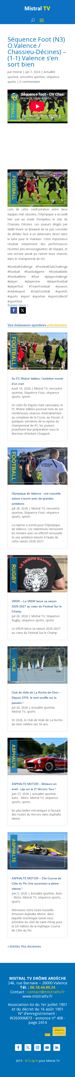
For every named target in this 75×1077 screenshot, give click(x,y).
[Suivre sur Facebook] (13, 310)
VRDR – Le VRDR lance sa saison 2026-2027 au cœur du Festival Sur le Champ (37, 606)
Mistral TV (41, 388)
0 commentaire (29, 82)
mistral (17, 72)
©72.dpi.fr (31, 1061)
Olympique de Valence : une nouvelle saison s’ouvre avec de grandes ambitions (36, 499)
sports (26, 396)
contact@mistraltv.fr (46, 991)
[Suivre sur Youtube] (47, 1047)
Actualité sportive (43, 707)
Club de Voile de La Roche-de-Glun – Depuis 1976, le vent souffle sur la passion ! (36, 697)
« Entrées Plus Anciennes (24, 946)
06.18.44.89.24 (42, 987)
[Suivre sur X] (22, 310)
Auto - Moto (20, 798)
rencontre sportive (32, 77)
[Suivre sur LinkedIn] (56, 1047)
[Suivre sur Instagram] (37, 1047)
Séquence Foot (34, 393)
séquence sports (33, 620)
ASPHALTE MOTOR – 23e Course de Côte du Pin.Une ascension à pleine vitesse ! (36, 883)
